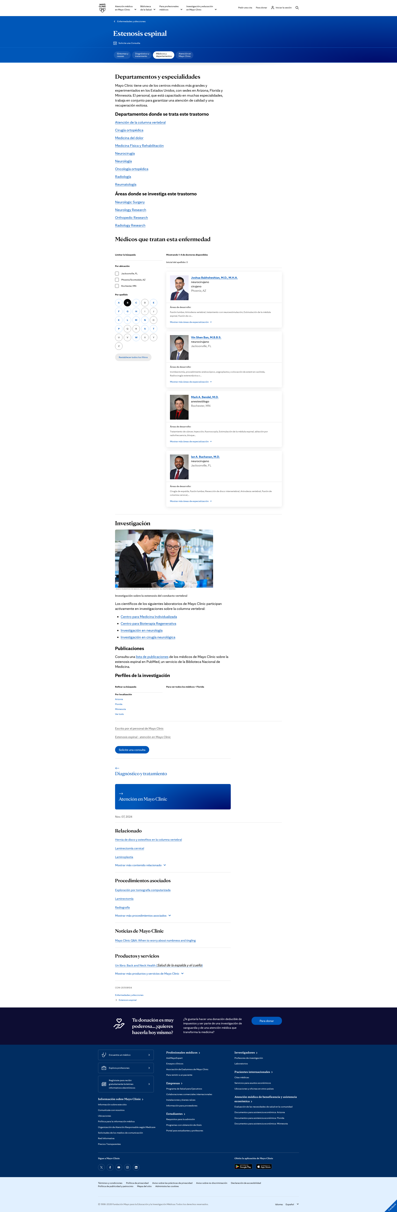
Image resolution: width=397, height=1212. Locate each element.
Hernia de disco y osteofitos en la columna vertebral (148, 839)
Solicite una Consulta (129, 43)
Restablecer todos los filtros (133, 357)
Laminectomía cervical (129, 848)
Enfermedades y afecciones (131, 21)
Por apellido (121, 294)
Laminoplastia (124, 857)
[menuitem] (122, 55)
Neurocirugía (125, 153)
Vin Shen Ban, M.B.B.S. (206, 337)
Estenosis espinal (140, 33)
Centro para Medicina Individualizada (149, 616)
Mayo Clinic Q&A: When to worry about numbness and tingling (155, 940)
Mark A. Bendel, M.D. (205, 397)
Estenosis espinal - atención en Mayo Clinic (143, 737)
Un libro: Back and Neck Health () (159, 965)
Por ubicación (122, 266)
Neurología (123, 161)
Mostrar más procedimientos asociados (141, 915)
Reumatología (125, 184)
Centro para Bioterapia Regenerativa (148, 623)
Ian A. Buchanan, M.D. (205, 457)
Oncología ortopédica (131, 169)
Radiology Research (130, 225)
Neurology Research (130, 209)
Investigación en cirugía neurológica (148, 637)
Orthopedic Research (131, 217)
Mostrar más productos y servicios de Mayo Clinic (147, 973)
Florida (118, 704)
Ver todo (119, 714)
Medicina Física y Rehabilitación (139, 145)
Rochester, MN (128, 285)
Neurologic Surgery (130, 202)
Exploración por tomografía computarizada (143, 890)
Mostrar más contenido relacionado (138, 865)
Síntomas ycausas (122, 55)
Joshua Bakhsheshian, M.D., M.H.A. (214, 277)
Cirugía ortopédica (129, 130)
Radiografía (122, 907)
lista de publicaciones (152, 656)
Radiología (123, 176)
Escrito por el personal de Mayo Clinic (139, 728)
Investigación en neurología (142, 630)
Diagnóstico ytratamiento (142, 55)
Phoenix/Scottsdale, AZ (133, 279)
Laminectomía (124, 898)
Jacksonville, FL (129, 273)
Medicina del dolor (129, 138)
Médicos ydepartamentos (164, 55)
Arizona (119, 699)
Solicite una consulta (132, 750)
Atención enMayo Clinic (185, 55)
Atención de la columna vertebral (140, 122)
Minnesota (120, 709)
